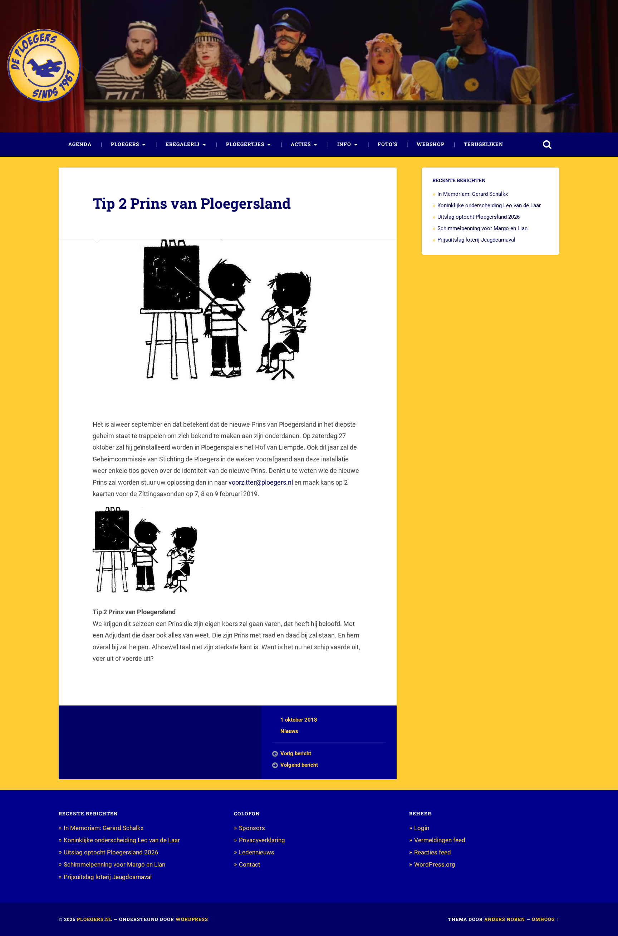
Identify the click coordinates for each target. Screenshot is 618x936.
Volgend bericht (299, 765)
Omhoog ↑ (545, 919)
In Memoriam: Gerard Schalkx (472, 194)
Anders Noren (504, 919)
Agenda (80, 144)
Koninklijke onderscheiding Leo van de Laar (489, 205)
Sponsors (252, 827)
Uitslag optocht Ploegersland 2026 (478, 217)
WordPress (192, 919)
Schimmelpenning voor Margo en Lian (482, 228)
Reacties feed (432, 852)
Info (344, 144)
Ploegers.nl (94, 919)
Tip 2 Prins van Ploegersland (192, 203)
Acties (301, 144)
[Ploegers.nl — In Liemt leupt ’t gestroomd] (44, 66)
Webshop (431, 144)
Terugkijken (483, 144)
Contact (249, 864)
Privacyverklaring (262, 840)
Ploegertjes (245, 144)
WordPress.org (434, 864)
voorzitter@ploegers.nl (261, 482)
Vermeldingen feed (439, 840)
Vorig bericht (295, 753)
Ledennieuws (256, 852)
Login (421, 827)
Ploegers (125, 144)
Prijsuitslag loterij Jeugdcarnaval (476, 240)
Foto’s (387, 144)
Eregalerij (183, 144)
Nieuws (289, 731)
